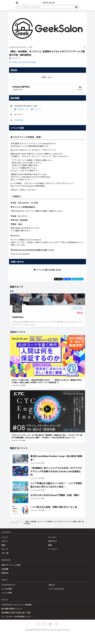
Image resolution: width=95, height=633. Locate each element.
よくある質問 (6, 588)
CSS (19, 62)
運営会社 (4, 573)
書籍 (50, 545)
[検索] (76, 6)
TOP (11, 522)
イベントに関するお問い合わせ (48, 270)
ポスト (59, 279)
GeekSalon (18, 120)
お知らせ (51, 585)
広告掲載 (4, 569)
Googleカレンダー (23, 109)
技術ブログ (52, 541)
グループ (4, 549)
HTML (14, 62)
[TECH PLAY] (48, 2)
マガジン (4, 541)
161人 (80, 312)
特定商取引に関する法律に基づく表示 (16, 612)
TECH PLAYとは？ (8, 585)
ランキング (52, 549)
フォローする (77, 308)
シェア (68, 279)
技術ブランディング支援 (10, 565)
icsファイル (37, 109)
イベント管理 (6, 592)
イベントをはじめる (56, 588)
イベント (18, 522)
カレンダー (52, 537)
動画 (3, 545)
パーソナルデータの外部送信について (16, 616)
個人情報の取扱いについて (11, 608)
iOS (28, 62)
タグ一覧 (4, 553)
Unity (24, 62)
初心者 (33, 62)
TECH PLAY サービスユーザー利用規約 (16, 604)
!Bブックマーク (78, 279)
